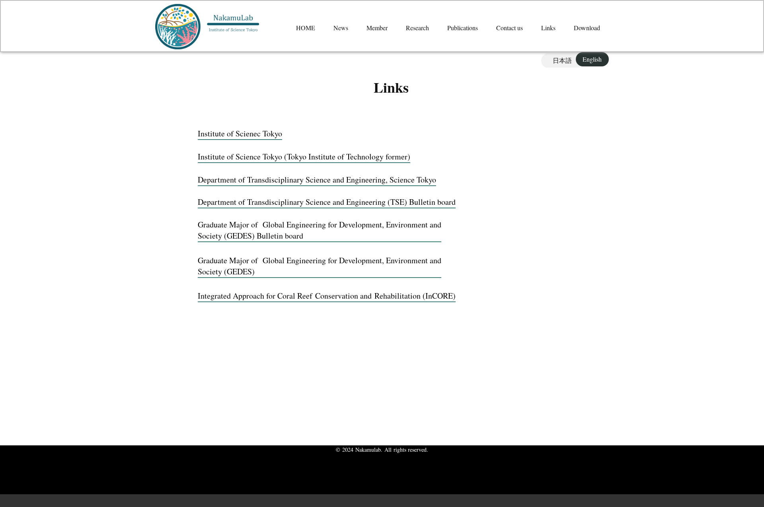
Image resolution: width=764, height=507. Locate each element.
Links (548, 27)
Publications (462, 27)
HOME (305, 27)
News (340, 27)
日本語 (562, 60)
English (592, 59)
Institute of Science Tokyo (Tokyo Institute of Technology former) (304, 156)
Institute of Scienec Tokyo (240, 133)
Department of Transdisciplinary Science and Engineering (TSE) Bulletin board (327, 201)
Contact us (509, 27)
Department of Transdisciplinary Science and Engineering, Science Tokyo (317, 179)
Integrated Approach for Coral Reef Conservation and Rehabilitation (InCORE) (327, 295)
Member (377, 27)
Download (587, 27)
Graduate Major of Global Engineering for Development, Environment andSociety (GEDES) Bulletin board (319, 230)
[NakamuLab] (207, 26)
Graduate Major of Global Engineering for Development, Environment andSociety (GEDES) (319, 266)
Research (417, 27)
